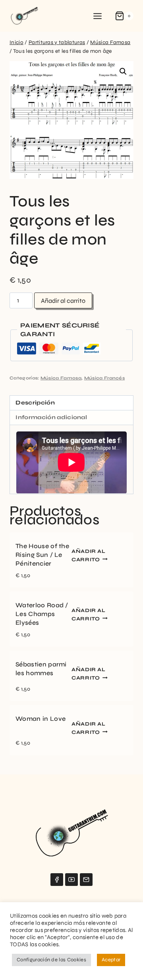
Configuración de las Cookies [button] (51, 960)
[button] (123, 71)
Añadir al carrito (63, 300)
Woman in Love (40, 718)
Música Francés (104, 378)
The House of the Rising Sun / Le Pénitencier (42, 554)
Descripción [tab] (35, 402)
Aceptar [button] (111, 960)
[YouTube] (71, 879)
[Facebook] (56, 879)
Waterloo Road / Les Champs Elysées (41, 613)
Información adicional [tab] (51, 417)
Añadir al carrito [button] (89, 555)
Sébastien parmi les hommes (41, 668)
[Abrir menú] (97, 16)
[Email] (86, 879)
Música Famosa (61, 378)
